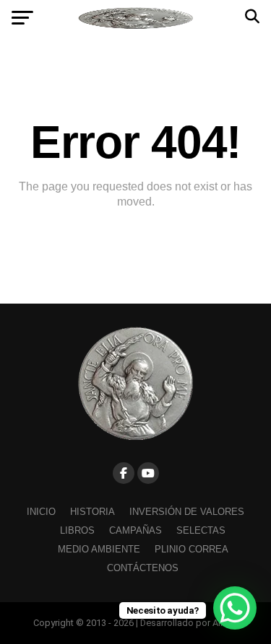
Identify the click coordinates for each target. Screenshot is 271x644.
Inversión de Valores (186, 511)
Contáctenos (142, 568)
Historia (92, 511)
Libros (77, 530)
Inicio (41, 511)
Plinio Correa (191, 549)
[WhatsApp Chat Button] (235, 608)
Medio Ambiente (99, 549)
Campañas (135, 530)
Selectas (200, 530)
